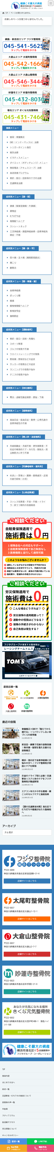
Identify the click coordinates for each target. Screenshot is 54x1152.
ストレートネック (18, 226)
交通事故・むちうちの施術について (16, 1095)
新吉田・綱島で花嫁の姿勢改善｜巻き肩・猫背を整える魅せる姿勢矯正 (36, 747)
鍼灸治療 (14, 152)
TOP (3, 1069)
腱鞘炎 (13, 268)
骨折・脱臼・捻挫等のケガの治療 (25, 178)
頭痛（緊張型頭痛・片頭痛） (23, 206)
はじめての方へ (8, 1082)
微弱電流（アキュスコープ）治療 (25, 168)
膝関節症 (14, 316)
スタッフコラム (8, 1115)
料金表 (5, 1109)
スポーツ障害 (16, 344)
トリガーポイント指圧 (20, 147)
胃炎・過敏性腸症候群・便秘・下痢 (27, 397)
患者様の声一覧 (8, 1102)
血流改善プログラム (19, 173)
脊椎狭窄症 (15, 311)
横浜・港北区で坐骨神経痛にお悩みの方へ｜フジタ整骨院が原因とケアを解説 (36, 763)
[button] (27, 881)
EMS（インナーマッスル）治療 (24, 142)
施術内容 (5, 1076)
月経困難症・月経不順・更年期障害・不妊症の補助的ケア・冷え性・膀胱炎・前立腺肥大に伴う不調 (29, 449)
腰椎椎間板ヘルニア (19, 306)
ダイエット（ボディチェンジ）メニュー (29, 163)
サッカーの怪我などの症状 (22, 364)
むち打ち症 (15, 216)
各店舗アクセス (8, 1122)
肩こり (13, 263)
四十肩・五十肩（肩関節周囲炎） (25, 258)
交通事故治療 (16, 183)
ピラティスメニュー (19, 158)
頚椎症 (13, 211)
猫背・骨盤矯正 (17, 137)
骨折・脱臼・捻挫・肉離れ (22, 339)
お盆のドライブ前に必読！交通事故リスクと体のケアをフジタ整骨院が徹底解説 (36, 779)
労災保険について (9, 1128)
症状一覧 (5, 1089)
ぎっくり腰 (15, 296)
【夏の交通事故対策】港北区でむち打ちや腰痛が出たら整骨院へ (36, 809)
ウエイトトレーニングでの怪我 (24, 354)
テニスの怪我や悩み (19, 375)
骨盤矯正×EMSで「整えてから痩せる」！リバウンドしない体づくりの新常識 (36, 732)
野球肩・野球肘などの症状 (22, 359)
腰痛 (12, 301)
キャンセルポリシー (10, 1135)
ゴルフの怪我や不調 (19, 349)
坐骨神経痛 (15, 290)
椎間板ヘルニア (17, 221)
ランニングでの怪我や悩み (22, 369)
